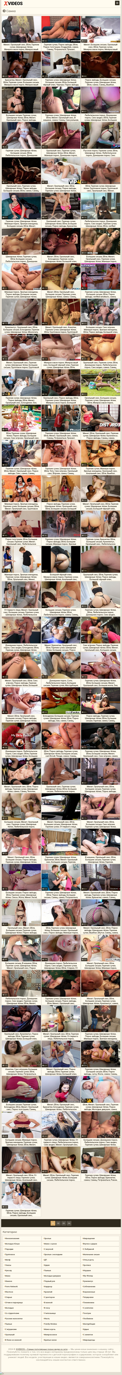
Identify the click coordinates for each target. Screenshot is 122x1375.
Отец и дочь (88, 1260)
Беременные (89, 1292)
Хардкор (48, 1286)
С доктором (49, 1297)
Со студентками (12, 1313)
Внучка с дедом (90, 1244)
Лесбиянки (88, 1318)
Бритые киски (50, 1340)
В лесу (47, 1308)
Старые (8, 1297)
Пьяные (47, 1270)
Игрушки (87, 1270)
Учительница (50, 1313)
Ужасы (8, 1265)
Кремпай (48, 1292)
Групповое (10, 1254)
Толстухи (87, 1313)
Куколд (8, 1270)
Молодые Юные (12, 1244)
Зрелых (47, 1238)
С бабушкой (88, 1249)
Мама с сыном (50, 1244)
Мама (7, 1276)
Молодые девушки (52, 1276)
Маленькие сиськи (91, 1254)
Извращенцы (89, 1340)
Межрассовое (50, 1334)
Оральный (9, 1334)
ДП (45, 1260)
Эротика (87, 1265)
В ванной (48, 1302)
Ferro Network (11, 1286)
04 (69, 1223)
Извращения (89, 1238)
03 (64, 1223)
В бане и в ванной (13, 1340)
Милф (7, 1260)
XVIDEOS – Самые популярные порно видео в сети (42, 1349)
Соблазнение (89, 1286)
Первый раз (49, 1281)
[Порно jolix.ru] (13, 4)
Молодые (9, 1308)
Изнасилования (12, 1238)
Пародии (9, 1249)
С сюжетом (88, 1334)
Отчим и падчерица (14, 1302)
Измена (8, 1281)
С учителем (88, 1308)
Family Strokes (50, 1324)
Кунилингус (88, 1281)
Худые (86, 1329)
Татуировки (88, 1297)
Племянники (88, 1302)
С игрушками (11, 1329)
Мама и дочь (49, 1329)
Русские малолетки (13, 1318)
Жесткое (9, 1292)
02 (58, 1223)
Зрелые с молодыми (53, 1254)
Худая (47, 1265)
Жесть (47, 1318)
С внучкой (48, 1249)
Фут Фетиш (88, 1276)
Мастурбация (89, 1324)
